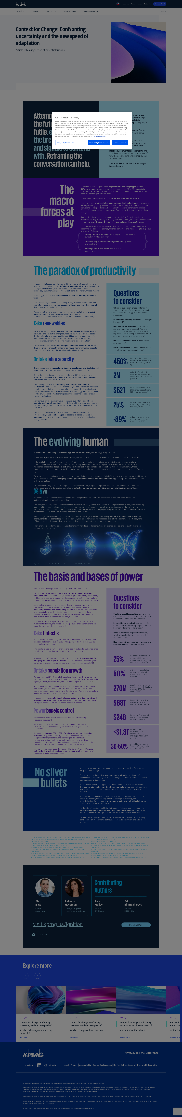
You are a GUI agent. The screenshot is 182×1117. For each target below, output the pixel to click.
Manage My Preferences (65, 143)
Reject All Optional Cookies (98, 143)
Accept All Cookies (120, 143)
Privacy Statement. (100, 136)
